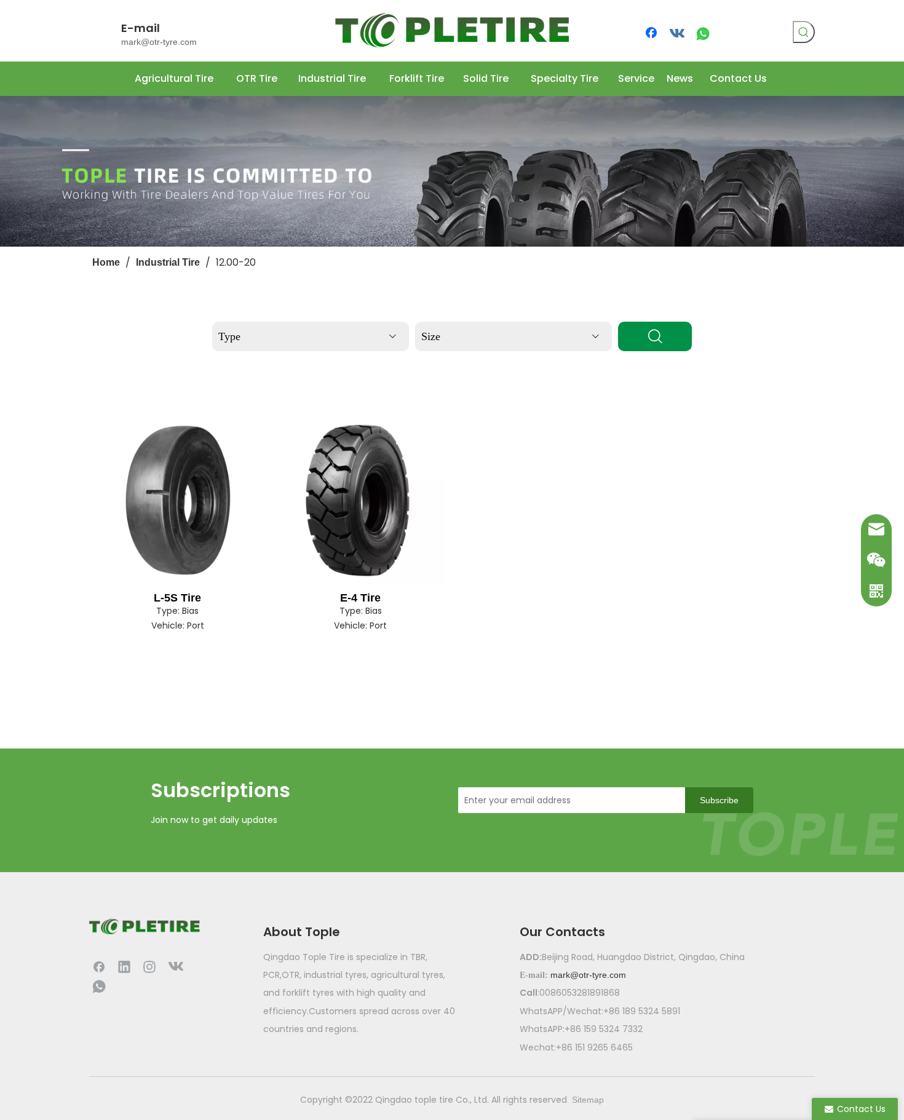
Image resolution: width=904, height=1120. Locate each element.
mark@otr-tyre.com (159, 42)
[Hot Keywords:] (804, 32)
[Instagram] (149, 966)
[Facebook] (652, 34)
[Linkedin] (124, 966)
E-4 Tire (360, 598)
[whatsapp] (703, 34)
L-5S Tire (177, 598)
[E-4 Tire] (361, 500)
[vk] (678, 34)
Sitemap (588, 1100)
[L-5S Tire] (178, 500)
